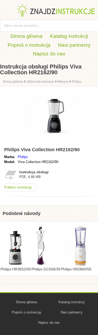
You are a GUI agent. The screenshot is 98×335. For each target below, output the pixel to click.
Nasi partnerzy (74, 45)
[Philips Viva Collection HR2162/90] (54, 142)
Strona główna (26, 36)
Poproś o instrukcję (29, 45)
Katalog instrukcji (69, 36)
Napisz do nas (49, 53)
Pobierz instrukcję (18, 187)
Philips (23, 157)
